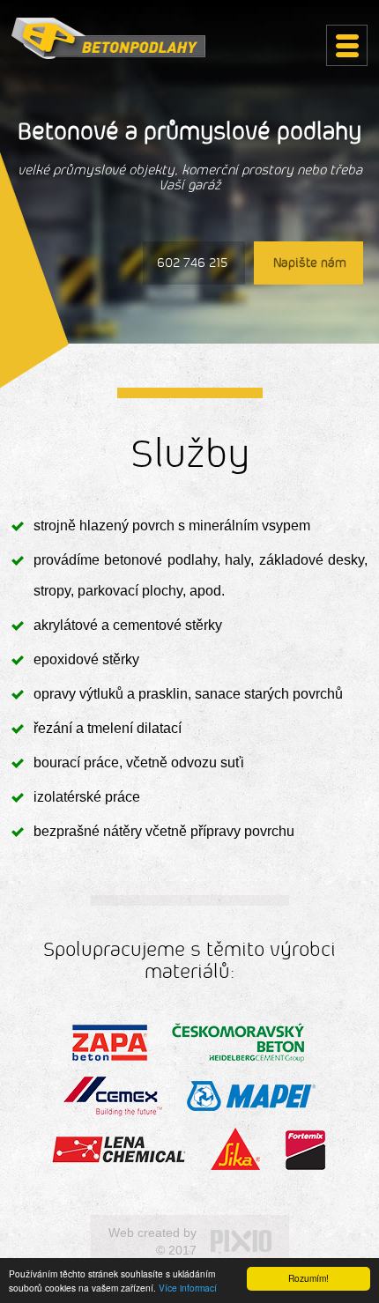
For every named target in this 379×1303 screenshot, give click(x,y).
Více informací (188, 1287)
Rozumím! (308, 1277)
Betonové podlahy (108, 38)
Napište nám (309, 263)
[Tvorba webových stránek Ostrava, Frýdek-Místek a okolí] (241, 1242)
